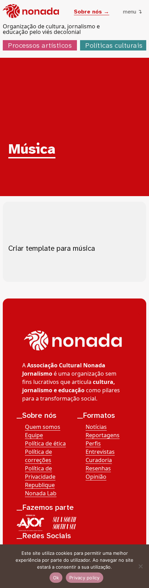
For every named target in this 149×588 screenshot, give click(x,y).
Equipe (34, 435)
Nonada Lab (40, 493)
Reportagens (103, 435)
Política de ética (45, 443)
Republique (40, 485)
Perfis (93, 443)
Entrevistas (100, 452)
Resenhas (98, 468)
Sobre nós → (91, 11)
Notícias (96, 427)
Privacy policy (84, 577)
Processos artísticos (40, 45)
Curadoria (99, 460)
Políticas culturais (114, 45)
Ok (56, 577)
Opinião (96, 476)
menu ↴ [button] (132, 11)
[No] (140, 566)
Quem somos (42, 427)
